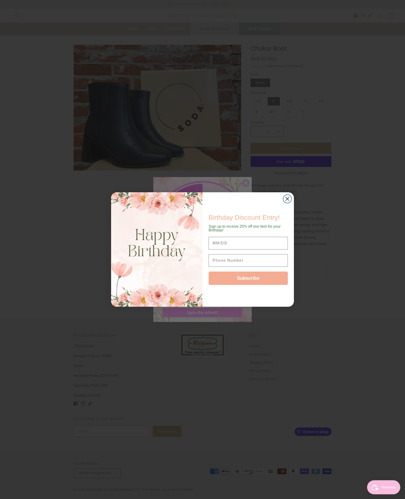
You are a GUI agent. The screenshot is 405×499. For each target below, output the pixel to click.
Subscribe (248, 278)
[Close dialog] (287, 199)
